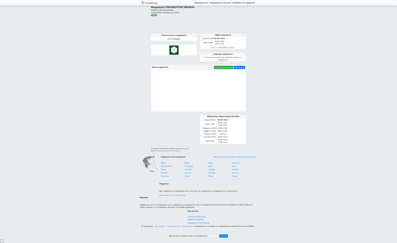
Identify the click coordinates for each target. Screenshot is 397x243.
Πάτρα (163, 169)
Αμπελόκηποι (156, 12)
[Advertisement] (198, 25)
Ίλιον (234, 166)
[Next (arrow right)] (3, 242)
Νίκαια (210, 176)
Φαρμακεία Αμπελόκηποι (223, 67)
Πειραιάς (164, 173)
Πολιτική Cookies (173, 226)
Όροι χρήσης (160, 226)
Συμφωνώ (223, 236)
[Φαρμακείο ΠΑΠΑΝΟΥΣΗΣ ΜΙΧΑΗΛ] (174, 50)
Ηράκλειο (236, 163)
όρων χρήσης (213, 236)
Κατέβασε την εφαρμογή (243, 2)
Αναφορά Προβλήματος (197, 217)
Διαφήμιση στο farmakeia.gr (198, 223)
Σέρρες (235, 176)
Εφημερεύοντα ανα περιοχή (225, 157)
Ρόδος (210, 163)
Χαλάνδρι (212, 173)
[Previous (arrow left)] (1, 242)
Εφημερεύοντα (201, 2)
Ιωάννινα (188, 173)
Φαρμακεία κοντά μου (220, 2)
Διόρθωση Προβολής (196, 219)
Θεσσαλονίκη (166, 166)
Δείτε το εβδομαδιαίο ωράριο (223, 47)
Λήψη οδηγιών (239, 67)
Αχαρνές (235, 173)
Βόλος (187, 163)
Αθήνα (163, 163)
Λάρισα (187, 176)
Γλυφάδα (211, 169)
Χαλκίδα (235, 169)
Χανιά (210, 166)
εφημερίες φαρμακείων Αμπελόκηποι (168, 151)
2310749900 (173, 39)
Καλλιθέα (188, 169)
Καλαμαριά (189, 166)
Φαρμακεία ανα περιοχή (246, 157)
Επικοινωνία (187, 226)
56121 (177, 12)
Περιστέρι (164, 176)
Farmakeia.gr (150, 3)
